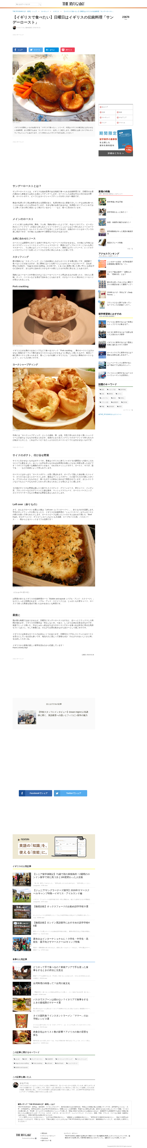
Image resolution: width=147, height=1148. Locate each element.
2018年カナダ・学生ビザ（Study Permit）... (119, 293)
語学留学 (111, 406)
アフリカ (122, 123)
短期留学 (115, 402)
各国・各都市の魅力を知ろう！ (119, 222)
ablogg (32, 1138)
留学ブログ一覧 (46, 1140)
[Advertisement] (54, 759)
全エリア (105, 107)
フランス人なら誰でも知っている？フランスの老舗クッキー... (119, 304)
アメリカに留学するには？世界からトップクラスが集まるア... (120, 323)
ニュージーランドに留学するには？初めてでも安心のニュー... (119, 364)
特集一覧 (130, 249)
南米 (120, 112)
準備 (102, 406)
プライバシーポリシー (48, 1136)
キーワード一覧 (128, 410)
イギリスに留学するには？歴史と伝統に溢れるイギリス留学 (120, 343)
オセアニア (123, 117)
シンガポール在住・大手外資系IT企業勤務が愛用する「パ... (120, 263)
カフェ (119, 394)
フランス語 (104, 402)
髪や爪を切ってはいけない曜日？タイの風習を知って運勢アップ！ (120, 283)
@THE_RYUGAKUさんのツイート (110, 414)
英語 (102, 389)
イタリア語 (112, 389)
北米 (103, 112)
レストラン (104, 398)
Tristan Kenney (19, 345)
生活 (114, 398)
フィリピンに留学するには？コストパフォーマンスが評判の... (120, 374)
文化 (102, 394)
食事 (25, 1059)
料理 (120, 406)
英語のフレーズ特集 (115, 243)
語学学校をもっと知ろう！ (117, 212)
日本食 (125, 402)
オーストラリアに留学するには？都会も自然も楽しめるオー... (120, 354)
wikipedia (17, 122)
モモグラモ (24, 1083)
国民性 (111, 394)
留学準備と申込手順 (115, 202)
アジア (104, 123)
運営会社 (44, 1133)
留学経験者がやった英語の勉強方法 (120, 232)
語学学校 (123, 389)
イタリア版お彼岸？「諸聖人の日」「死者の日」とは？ (119, 273)
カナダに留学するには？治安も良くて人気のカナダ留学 (120, 333)
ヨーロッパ (105, 117)
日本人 (122, 398)
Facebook (45, 1138)
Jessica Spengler (19, 587)
